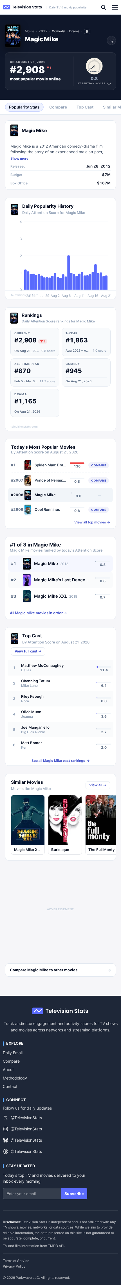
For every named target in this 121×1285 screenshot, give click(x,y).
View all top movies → (92, 522)
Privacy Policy (14, 1266)
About (8, 1069)
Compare (11, 1061)
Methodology (15, 1078)
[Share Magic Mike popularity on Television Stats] (111, 40)
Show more (19, 159)
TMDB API (56, 1246)
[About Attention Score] (109, 83)
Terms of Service (16, 1261)
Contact (10, 1086)
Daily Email (13, 1052)
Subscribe (74, 1193)
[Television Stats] (22, 7)
